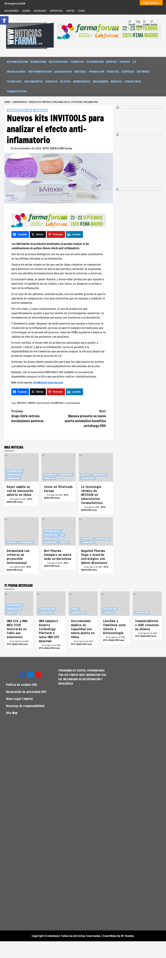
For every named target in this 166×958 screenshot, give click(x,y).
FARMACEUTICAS (17, 91)
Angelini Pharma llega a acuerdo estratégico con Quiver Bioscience (94, 557)
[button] (4, 20)
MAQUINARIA (100, 81)
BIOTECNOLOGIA (58, 62)
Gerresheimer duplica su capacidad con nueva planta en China (83, 629)
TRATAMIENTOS (33, 81)
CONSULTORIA (132, 81)
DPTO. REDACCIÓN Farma (57, 148)
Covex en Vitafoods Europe (58, 489)
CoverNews (110, 936)
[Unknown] (109, 31)
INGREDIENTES (82, 81)
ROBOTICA (113, 71)
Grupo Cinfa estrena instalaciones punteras (27, 416)
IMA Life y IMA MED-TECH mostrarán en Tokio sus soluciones (17, 629)
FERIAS (81, 10)
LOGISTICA (51, 81)
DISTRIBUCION (95, 62)
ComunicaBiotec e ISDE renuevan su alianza (147, 625)
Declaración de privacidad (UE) (26, 691)
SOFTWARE (143, 71)
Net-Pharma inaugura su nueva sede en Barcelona (57, 555)
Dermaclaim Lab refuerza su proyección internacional (18, 557)
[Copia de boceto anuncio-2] (139, 160)
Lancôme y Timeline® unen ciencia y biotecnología (114, 627)
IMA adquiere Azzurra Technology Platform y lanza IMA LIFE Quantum (49, 631)
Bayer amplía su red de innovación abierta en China (20, 491)
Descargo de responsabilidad (25, 706)
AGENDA (26, 10)
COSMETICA (77, 62)
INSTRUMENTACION (40, 71)
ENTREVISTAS (56, 10)
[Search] (160, 62)
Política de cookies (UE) (21, 684)
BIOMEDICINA (38, 62)
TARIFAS (70, 10)
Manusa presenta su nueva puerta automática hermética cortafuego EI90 (85, 418)
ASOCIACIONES (11, 10)
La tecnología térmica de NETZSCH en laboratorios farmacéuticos (92, 495)
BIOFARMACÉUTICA (15, 471)
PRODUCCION (97, 71)
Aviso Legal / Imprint (19, 698)
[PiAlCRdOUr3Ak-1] (139, 119)
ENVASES (111, 62)
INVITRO (32, 403)
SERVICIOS (127, 71)
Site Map (12, 713)
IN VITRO (65, 81)
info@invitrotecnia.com (48, 382)
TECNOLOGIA (14, 81)
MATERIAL (81, 71)
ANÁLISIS (116, 81)
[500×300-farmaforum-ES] (139, 201)
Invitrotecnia (43, 403)
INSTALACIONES (16, 71)
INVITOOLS (22, 403)
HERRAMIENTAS (14, 110)
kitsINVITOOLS (58, 403)
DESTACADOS (40, 10)
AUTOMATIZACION (17, 62)
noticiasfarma (73, 403)
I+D (134, 62)
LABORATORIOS (63, 71)
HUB (62, 535)
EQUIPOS (125, 62)
